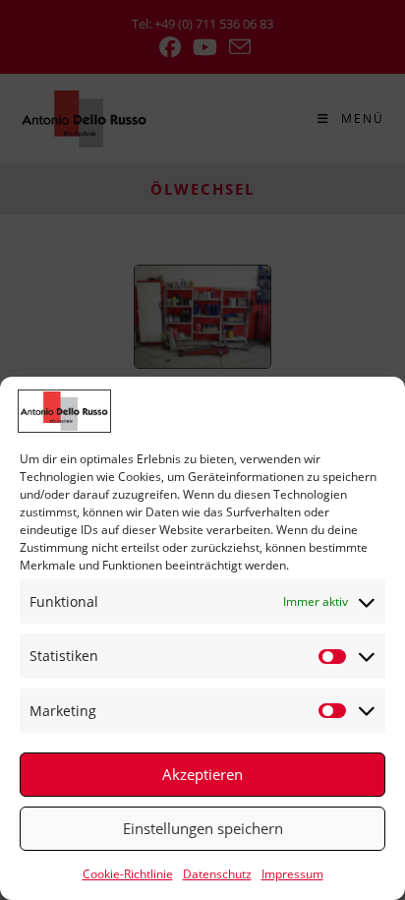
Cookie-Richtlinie (128, 874)
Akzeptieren (202, 774)
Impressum (292, 874)
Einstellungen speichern (203, 828)
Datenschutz (217, 874)
